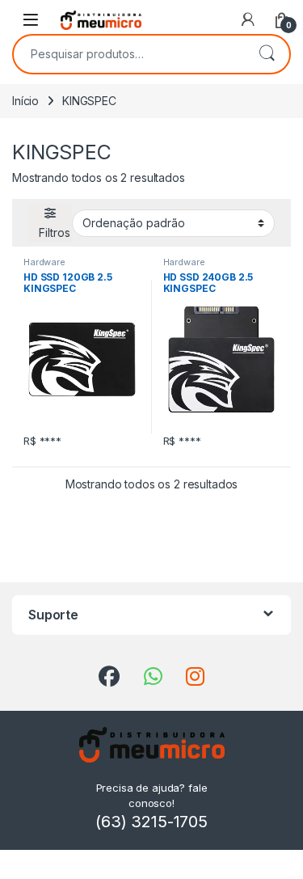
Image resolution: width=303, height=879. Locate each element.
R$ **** (42, 440)
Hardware (44, 262)
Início (25, 101)
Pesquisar (266, 54)
